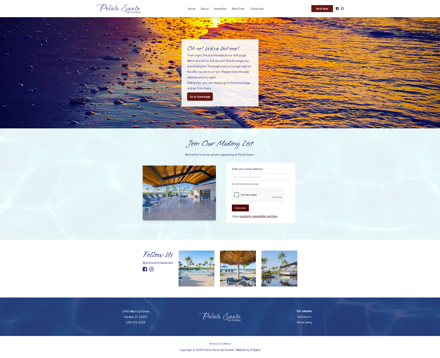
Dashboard (304, 316)
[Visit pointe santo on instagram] (342, 8)
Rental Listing (304, 322)
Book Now (322, 8)
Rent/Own (238, 9)
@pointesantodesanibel (158, 263)
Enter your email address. (247, 169)
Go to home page (200, 96)
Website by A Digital (248, 350)
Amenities (220, 9)
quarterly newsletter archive (258, 216)
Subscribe (257, 9)
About (205, 9)
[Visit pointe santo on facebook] (337, 8)
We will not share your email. (245, 184)
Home (191, 9)
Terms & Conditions (220, 343)
